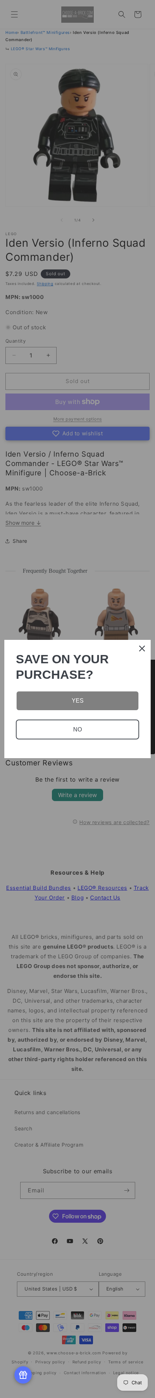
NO (77, 729)
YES (78, 701)
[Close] (142, 648)
